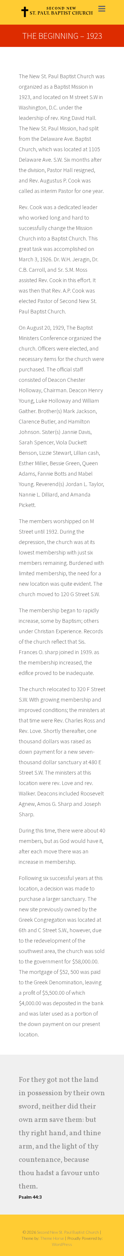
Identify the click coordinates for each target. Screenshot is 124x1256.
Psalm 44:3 (30, 1197)
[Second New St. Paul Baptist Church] (57, 12)
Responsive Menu (101, 9)
